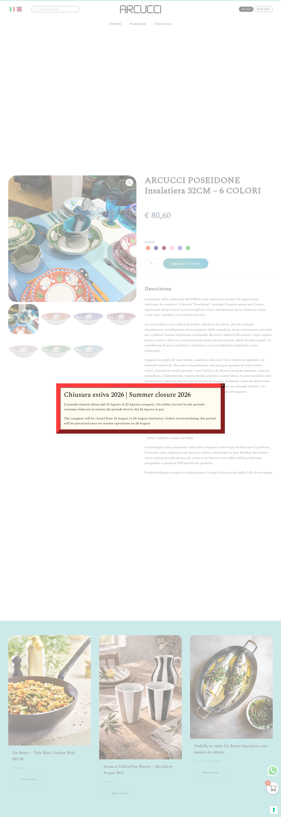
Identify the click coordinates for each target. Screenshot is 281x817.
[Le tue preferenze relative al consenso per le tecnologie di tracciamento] (274, 810)
